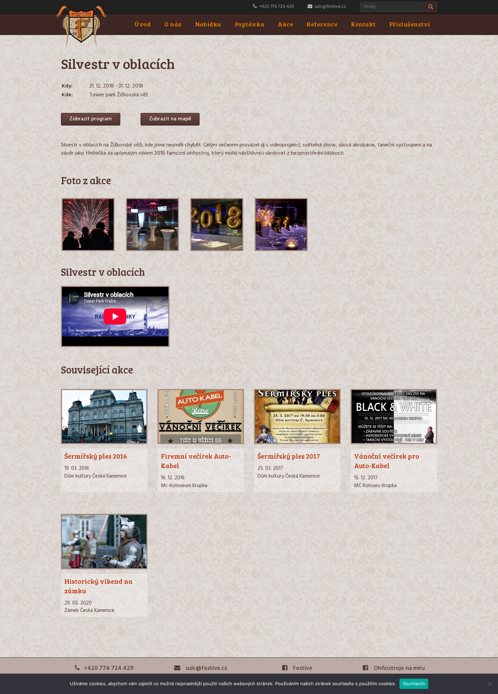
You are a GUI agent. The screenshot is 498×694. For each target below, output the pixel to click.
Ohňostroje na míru (398, 668)
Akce (285, 24)
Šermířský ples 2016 (95, 456)
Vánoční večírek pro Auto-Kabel (386, 460)
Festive (302, 668)
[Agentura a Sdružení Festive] (81, 47)
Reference (322, 24)
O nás (173, 24)
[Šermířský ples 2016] (104, 442)
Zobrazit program (90, 119)
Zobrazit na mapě (170, 119)
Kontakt (363, 24)
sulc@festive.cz (330, 7)
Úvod (142, 24)
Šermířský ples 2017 (288, 456)
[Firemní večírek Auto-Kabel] (201, 442)
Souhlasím (414, 683)
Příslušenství (409, 24)
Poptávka (249, 24)
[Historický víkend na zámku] (104, 567)
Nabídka (208, 24)
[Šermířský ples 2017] (297, 442)
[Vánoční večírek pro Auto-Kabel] (394, 442)
